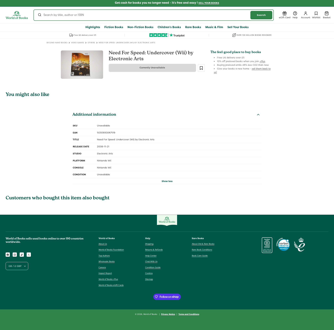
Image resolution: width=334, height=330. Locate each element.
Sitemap (149, 279)
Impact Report (105, 273)
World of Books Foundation (111, 250)
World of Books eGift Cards (111, 285)
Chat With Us (151, 262)
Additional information (94, 115)
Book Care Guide (200, 256)
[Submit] (39, 15)
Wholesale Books (107, 262)
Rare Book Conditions (202, 250)
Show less (167, 181)
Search (261, 15)
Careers (102, 267)
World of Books (150, 314)
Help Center (151, 256)
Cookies (149, 273)
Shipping (149, 244)
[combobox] (153, 15)
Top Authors (104, 256)
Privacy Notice (168, 314)
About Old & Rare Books (203, 244)
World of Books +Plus (108, 279)
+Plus (262, 61)
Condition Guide (153, 267)
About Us (103, 244)
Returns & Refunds (154, 250)
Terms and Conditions (188, 314)
